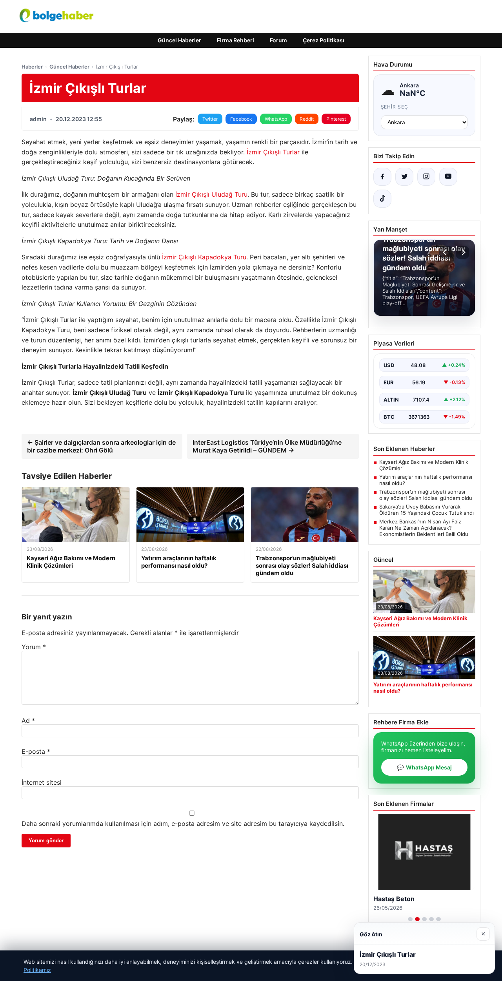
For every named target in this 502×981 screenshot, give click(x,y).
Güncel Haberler (179, 40)
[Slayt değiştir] (410, 919)
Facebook (241, 119)
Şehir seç (395, 107)
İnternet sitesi (42, 782)
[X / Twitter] (404, 177)
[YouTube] (448, 177)
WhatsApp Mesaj (424, 767)
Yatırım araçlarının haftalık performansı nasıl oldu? (425, 480)
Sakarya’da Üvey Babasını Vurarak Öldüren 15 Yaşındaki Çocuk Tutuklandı (426, 509)
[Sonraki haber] (462, 252)
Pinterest (336, 119)
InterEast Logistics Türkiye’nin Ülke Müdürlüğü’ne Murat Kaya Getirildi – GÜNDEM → (267, 446)
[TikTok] (382, 199)
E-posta (36, 751)
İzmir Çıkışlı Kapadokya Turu (204, 257)
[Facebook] (382, 177)
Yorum (34, 647)
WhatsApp (276, 119)
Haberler (32, 66)
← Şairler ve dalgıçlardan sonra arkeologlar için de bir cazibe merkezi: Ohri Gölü (101, 446)
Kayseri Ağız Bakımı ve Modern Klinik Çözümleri (423, 465)
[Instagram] (426, 177)
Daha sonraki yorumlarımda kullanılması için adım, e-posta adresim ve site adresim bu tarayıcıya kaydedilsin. (183, 823)
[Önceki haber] (446, 252)
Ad (28, 720)
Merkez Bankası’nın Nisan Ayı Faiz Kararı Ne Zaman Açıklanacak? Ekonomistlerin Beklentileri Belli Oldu (423, 527)
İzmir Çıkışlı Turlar (273, 152)
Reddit (307, 119)
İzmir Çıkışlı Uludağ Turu (211, 194)
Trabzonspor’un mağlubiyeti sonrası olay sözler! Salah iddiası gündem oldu (425, 495)
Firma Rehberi (235, 40)
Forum (278, 40)
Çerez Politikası (323, 40)
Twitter (210, 119)
